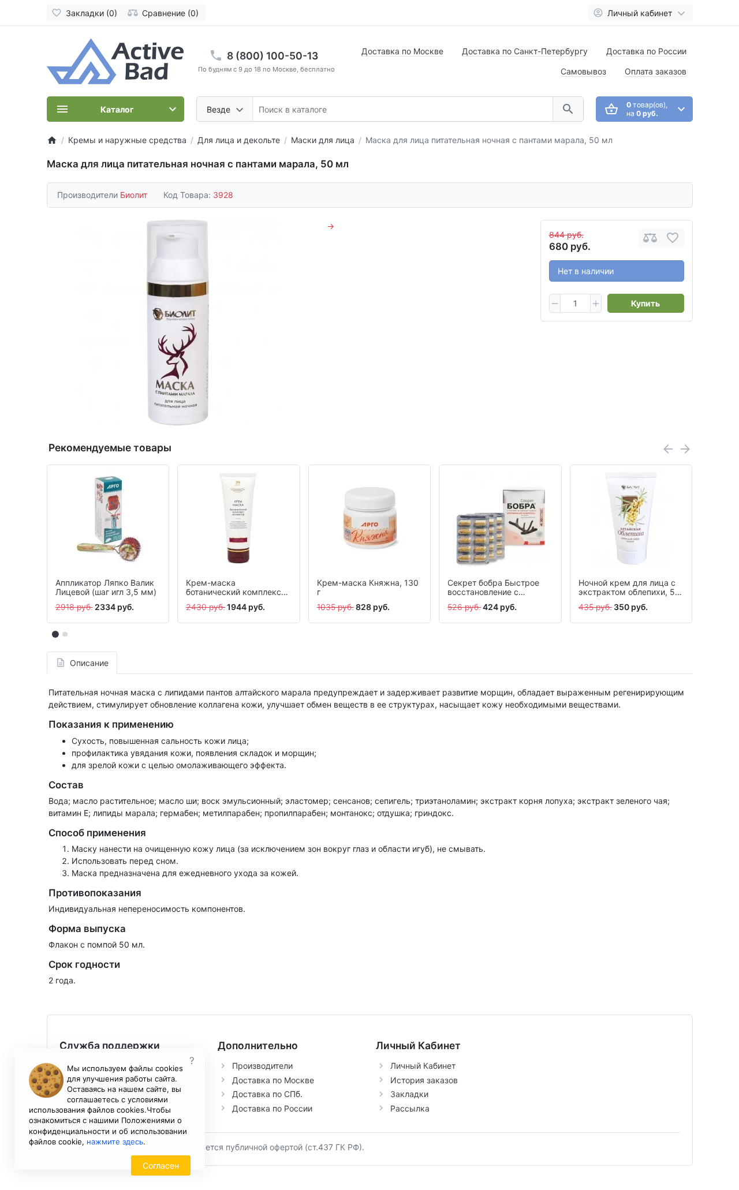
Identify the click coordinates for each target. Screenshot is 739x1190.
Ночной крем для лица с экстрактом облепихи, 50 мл (629, 588)
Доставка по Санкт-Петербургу (525, 51)
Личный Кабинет (423, 1066)
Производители (262, 1066)
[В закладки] (672, 238)
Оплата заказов (655, 71)
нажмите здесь (115, 1141)
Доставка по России (646, 51)
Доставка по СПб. (267, 1094)
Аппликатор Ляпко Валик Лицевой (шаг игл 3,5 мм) (105, 587)
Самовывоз (583, 71)
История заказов (424, 1080)
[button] (64, 634)
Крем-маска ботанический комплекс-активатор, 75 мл (235, 588)
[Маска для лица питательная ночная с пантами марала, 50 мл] (178, 322)
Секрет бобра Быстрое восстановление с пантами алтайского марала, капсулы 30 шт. (494, 588)
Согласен (161, 1165)
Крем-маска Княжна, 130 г (368, 587)
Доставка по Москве (402, 51)
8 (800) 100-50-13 (272, 56)
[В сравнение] (650, 238)
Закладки (409, 1094)
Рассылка (410, 1108)
